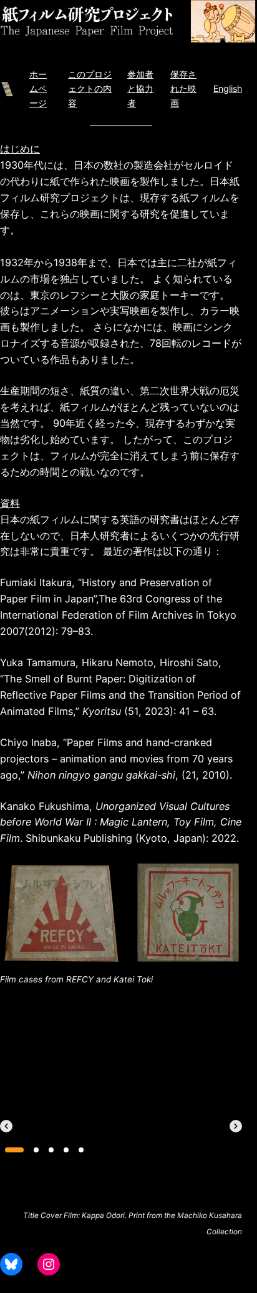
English (227, 88)
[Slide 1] (14, 1149)
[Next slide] (236, 1126)
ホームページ (38, 88)
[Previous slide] (6, 1126)
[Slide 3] (51, 1149)
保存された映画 (183, 88)
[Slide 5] (81, 1149)
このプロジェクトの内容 (90, 88)
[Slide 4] (66, 1149)
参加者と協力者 (140, 88)
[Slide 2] (36, 1149)
